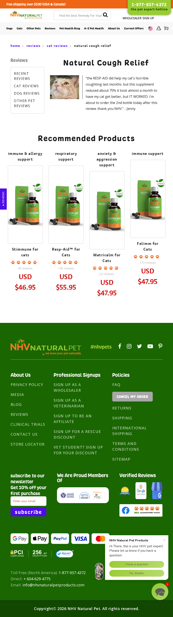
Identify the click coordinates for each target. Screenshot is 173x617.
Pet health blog (69, 28)
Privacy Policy (27, 384)
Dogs (9, 28)
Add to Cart (25, 218)
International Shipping (129, 430)
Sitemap (121, 459)
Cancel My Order (132, 396)
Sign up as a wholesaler (67, 387)
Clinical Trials (28, 424)
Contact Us (24, 434)
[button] (159, 591)
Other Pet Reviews (24, 103)
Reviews (50, 28)
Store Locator (28, 444)
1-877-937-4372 (72, 572)
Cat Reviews (26, 86)
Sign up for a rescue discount (77, 434)
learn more (25, 206)
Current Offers (133, 28)
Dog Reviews (27, 93)
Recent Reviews (22, 76)
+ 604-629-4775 (37, 578)
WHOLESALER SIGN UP (138, 18)
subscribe (28, 512)
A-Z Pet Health (94, 28)
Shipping (122, 417)
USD (150, 28)
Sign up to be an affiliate (73, 418)
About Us (114, 28)
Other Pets (34, 28)
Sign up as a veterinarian (69, 403)
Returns (121, 408)
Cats (19, 28)
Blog (16, 404)
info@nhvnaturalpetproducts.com (53, 584)
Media (17, 394)
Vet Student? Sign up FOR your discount (78, 450)
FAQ (116, 384)
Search (105, 15)
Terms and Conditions (125, 446)
